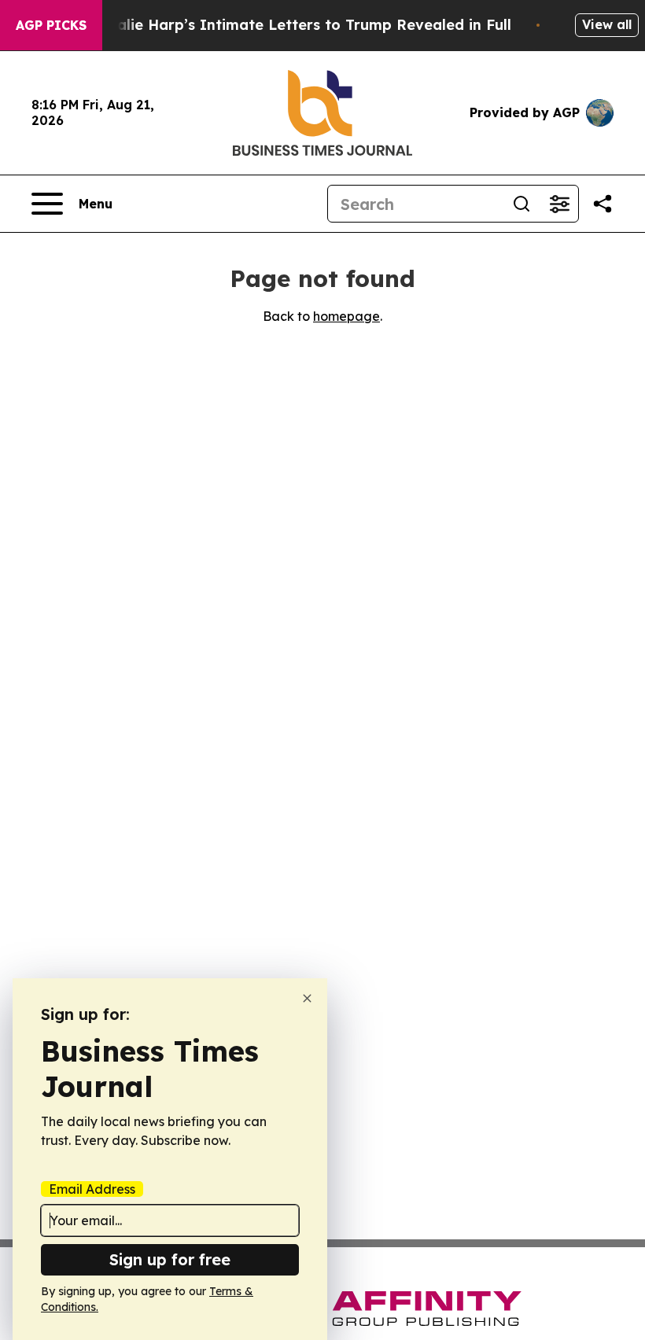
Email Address (92, 1189)
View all (607, 24)
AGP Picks (51, 25)
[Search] (521, 204)
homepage (346, 316)
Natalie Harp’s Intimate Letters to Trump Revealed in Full (300, 25)
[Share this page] (603, 203)
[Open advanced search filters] (559, 204)
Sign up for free (169, 1259)
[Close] (307, 998)
